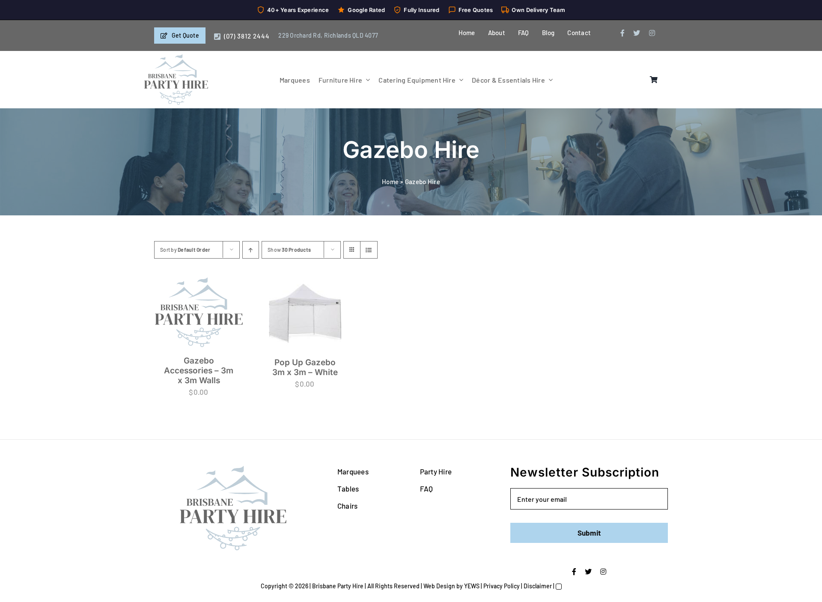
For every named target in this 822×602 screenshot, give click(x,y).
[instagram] (652, 33)
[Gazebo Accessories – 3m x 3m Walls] (199, 312)
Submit (589, 532)
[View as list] (368, 249)
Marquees (353, 471)
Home (390, 181)
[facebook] (622, 33)
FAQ (426, 488)
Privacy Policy (501, 586)
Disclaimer (538, 586)
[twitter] (636, 33)
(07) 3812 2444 (247, 36)
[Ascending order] (250, 250)
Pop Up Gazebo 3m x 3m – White (305, 367)
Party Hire (436, 471)
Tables (348, 488)
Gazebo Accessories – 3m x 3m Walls (198, 370)
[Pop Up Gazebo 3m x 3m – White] (305, 313)
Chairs (347, 505)
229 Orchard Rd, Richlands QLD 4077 (328, 35)
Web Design (439, 586)
